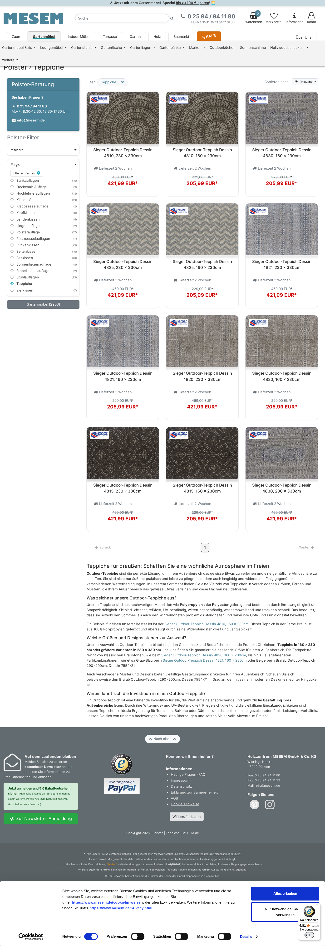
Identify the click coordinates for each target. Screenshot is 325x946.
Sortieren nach (277, 82)
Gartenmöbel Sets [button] (17, 47)
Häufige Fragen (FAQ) (189, 774)
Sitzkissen (24, 258)
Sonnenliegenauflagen (34, 264)
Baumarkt (181, 37)
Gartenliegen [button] (141, 47)
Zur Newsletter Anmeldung (43, 818)
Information (294, 22)
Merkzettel (274, 22)
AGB (174, 798)
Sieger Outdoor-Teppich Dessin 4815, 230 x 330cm (123, 488)
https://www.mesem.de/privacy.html (121, 908)
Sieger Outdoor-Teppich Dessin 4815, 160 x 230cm (202, 488)
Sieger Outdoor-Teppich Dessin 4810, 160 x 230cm (202, 152)
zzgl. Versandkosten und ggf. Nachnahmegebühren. (210, 853)
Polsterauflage (27, 232)
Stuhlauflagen (27, 277)
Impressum (180, 780)
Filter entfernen (24, 173)
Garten (135, 37)
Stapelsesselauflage (32, 271)
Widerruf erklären (186, 817)
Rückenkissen (27, 245)
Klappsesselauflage (32, 206)
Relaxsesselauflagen (32, 238)
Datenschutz (181, 786)
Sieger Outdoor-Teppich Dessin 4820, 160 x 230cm (281, 376)
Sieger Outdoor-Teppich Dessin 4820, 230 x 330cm (202, 376)
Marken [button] (195, 47)
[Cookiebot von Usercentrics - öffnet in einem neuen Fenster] (31, 936)
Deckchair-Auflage (31, 187)
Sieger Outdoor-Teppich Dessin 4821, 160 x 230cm (123, 376)
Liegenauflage (27, 226)
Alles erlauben (285, 893)
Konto (311, 22)
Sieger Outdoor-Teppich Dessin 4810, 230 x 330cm (123, 152)
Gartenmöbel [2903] (43, 304)
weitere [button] (8, 60)
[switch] (137, 936)
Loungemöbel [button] (52, 47)
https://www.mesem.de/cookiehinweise (106, 902)
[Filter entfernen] (121, 82)
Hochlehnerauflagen (32, 193)
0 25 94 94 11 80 (267, 775)
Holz (157, 37)
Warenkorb (253, 17)
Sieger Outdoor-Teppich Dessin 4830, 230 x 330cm (281, 488)
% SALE (209, 36)
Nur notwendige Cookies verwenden (285, 912)
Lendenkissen (27, 219)
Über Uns (303, 37)
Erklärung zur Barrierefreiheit (194, 792)
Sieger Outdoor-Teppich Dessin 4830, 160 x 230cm (281, 152)
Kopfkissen (25, 213)
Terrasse (110, 37)
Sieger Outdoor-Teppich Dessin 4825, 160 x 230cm (202, 264)
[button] (43, 149)
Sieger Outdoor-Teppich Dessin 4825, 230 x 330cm (123, 264)
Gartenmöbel (44, 37)
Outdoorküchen (223, 47)
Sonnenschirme (253, 47)
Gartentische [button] (112, 47)
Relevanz (306, 82)
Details (246, 937)
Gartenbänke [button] (170, 47)
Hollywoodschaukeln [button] (287, 47)
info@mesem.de (268, 785)
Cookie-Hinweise (185, 804)
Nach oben (162, 739)
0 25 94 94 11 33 (267, 780)
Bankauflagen (27, 180)
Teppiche (23, 284)
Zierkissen (24, 290)
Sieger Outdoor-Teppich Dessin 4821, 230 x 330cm (281, 264)
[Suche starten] (172, 18)
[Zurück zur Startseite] (33, 18)
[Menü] (317, 906)
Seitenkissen (26, 251)
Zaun (16, 37)
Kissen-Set (25, 200)
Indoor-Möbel (79, 37)
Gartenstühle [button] (82, 47)
